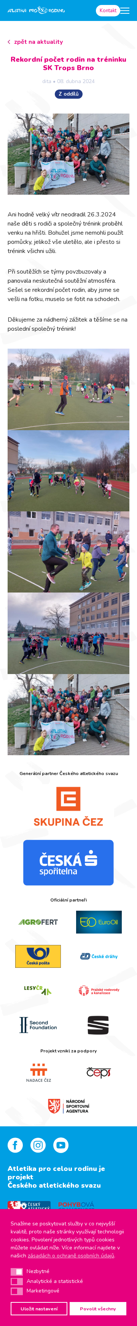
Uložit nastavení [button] (39, 1308)
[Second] (38, 1025)
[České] (99, 956)
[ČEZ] (68, 806)
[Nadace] (38, 1073)
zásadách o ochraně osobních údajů (71, 1255)
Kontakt (108, 10)
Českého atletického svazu (54, 1185)
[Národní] (68, 1105)
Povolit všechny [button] (98, 1308)
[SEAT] (99, 1025)
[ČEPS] (99, 1073)
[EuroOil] (99, 922)
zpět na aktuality (38, 42)
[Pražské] (99, 990)
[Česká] (68, 863)
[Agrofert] (38, 922)
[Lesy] (38, 990)
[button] (17, 1272)
